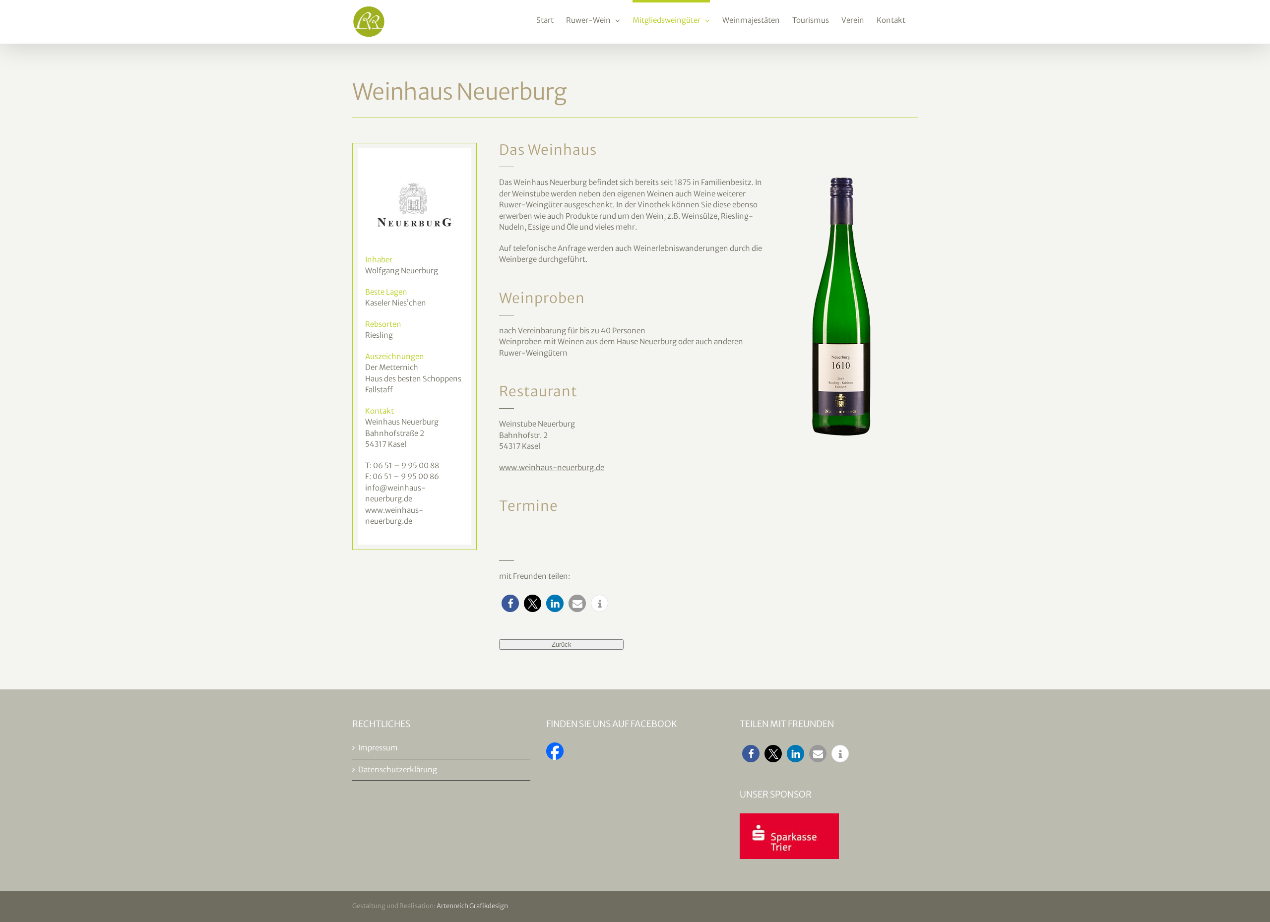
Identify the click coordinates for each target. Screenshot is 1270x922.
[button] (510, 603)
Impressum (378, 747)
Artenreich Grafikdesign (472, 906)
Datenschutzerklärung (397, 769)
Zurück (562, 644)
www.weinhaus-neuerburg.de (551, 467)
